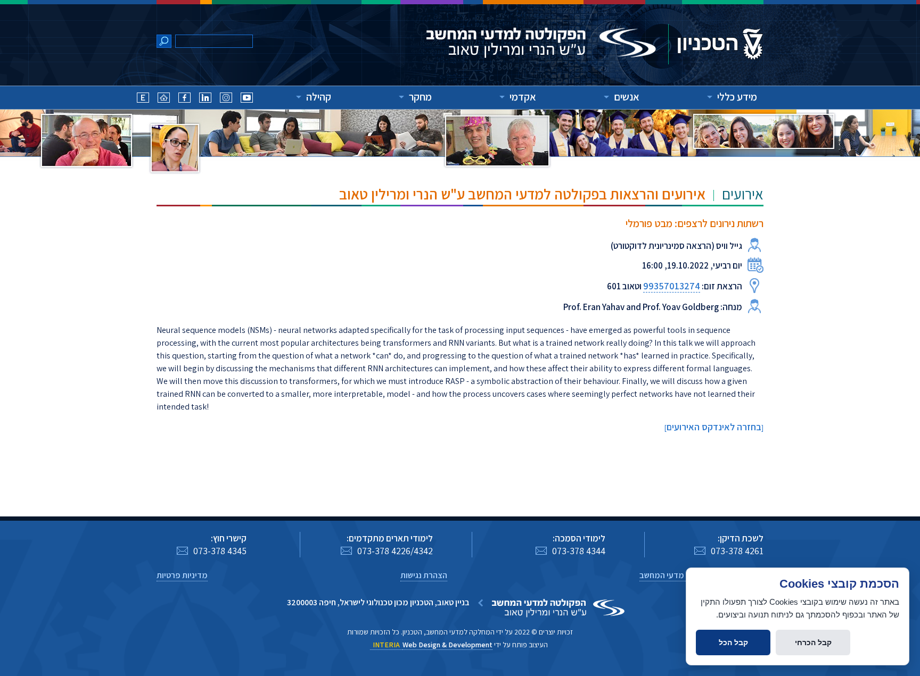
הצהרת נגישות (423, 575)
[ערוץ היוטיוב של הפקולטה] (247, 99)
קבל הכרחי (813, 642)
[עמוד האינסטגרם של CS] (226, 99)
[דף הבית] (164, 99)
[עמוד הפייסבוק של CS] (184, 99)
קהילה (318, 97)
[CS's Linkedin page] (205, 99)
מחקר (420, 97)
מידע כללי (737, 97)
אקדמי (523, 97)
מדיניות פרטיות (182, 575)
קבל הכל (733, 642)
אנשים (626, 97)
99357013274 (671, 286)
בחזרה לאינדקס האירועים (714, 427)
